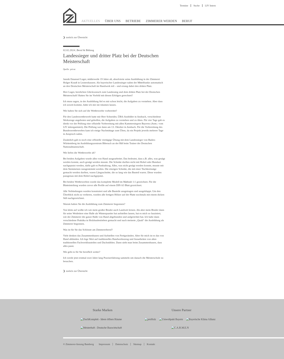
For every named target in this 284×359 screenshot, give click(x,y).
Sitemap (137, 344)
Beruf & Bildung (85, 50)
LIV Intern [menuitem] (210, 5)
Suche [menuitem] (196, 5)
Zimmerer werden (161, 21)
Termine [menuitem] (184, 5)
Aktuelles (90, 21)
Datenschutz (121, 344)
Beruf (187, 21)
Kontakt (151, 344)
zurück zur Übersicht (76, 37)
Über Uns (113, 21)
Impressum (104, 344)
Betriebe (133, 21)
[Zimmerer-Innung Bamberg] (71, 22)
